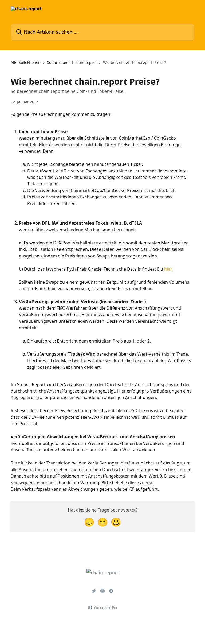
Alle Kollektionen (26, 62)
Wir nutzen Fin (105, 607)
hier (167, 269)
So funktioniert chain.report (72, 62)
